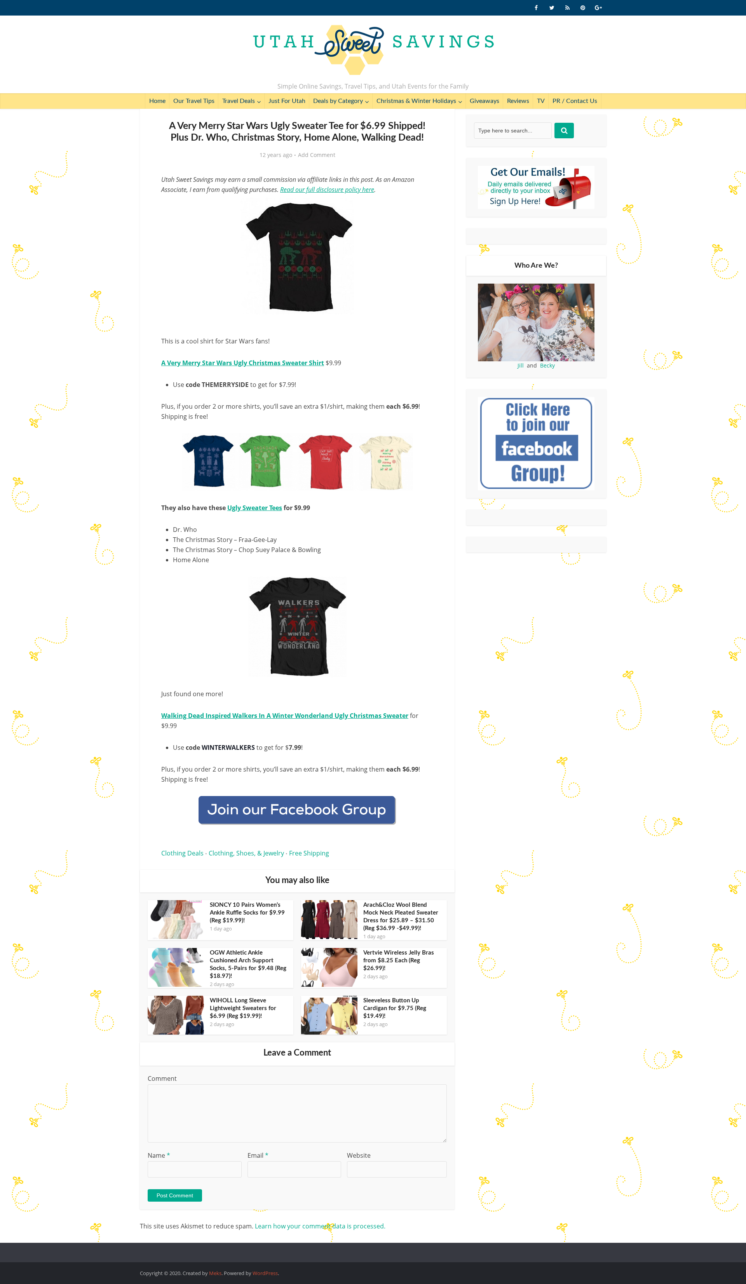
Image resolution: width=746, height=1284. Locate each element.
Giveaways (484, 101)
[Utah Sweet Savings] (373, 50)
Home (157, 101)
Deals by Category (338, 101)
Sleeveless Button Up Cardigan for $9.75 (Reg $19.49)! (394, 1008)
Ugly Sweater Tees (254, 507)
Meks (215, 1273)
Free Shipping (309, 853)
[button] (422, 209)
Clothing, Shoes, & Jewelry (246, 853)
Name (159, 1155)
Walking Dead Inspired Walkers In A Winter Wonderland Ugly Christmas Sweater (284, 715)
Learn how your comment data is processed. (320, 1226)
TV (541, 101)
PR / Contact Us (575, 101)
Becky (547, 365)
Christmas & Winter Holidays (416, 101)
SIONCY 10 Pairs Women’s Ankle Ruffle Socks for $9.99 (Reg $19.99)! (247, 912)
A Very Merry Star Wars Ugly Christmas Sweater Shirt (242, 363)
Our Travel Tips (193, 101)
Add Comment (316, 155)
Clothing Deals (182, 853)
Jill (521, 365)
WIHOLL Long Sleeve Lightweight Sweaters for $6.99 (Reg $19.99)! (243, 1008)
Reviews (518, 101)
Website (359, 1155)
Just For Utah (286, 101)
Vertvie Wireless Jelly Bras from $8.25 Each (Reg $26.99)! (398, 960)
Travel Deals (238, 101)
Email (258, 1155)
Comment (162, 1078)
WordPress (265, 1273)
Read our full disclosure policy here (327, 189)
